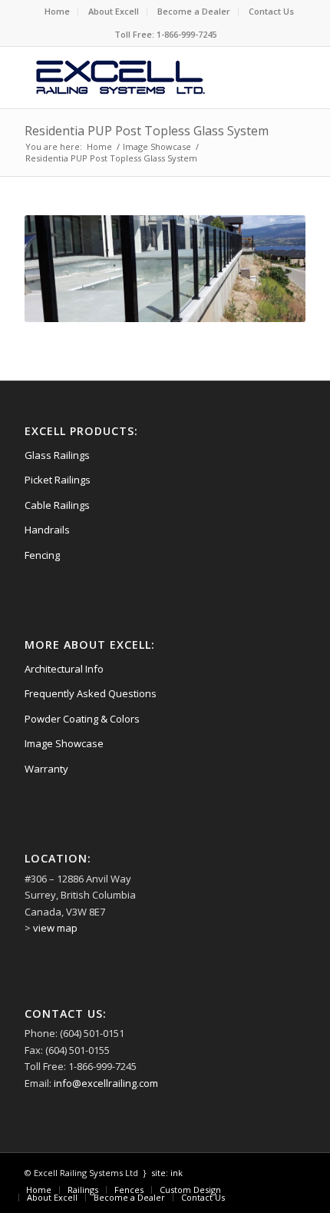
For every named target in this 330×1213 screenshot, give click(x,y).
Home (57, 11)
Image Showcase (64, 743)
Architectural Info (64, 669)
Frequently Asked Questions (91, 693)
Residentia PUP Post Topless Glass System (147, 130)
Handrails (47, 530)
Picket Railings (58, 480)
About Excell (113, 11)
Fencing (42, 555)
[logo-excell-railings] (137, 77)
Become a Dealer (193, 11)
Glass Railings (57, 455)
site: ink (167, 1172)
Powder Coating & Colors (82, 719)
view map (55, 928)
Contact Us (271, 11)
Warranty (46, 769)
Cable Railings (57, 505)
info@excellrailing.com (106, 1083)
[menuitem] (57, 11)
